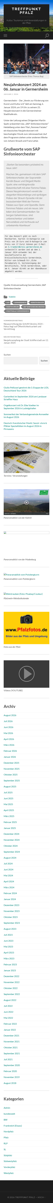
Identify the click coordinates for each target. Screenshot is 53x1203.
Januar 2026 (10, 756)
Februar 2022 (10, 1023)
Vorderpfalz (9, 1167)
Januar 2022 (10, 1029)
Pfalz (6, 1137)
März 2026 (9, 744)
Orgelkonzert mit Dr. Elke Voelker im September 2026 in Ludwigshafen (21, 407)
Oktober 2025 (11, 774)
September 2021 (12, 1053)
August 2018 (10, 1083)
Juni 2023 (8, 940)
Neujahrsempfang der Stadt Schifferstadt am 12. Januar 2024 (26, 340)
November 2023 (12, 911)
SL (5, 1149)
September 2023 (12, 922)
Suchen (7, 354)
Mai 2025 (8, 804)
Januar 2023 (10, 970)
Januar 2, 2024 (11, 94)
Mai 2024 (8, 875)
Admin (7, 1107)
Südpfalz (12, 297)
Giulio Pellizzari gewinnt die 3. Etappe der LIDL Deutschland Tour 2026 (26, 389)
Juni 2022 (8, 1011)
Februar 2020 (10, 1071)
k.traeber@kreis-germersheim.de (25, 247)
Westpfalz (9, 1173)
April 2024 (9, 881)
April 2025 (9, 810)
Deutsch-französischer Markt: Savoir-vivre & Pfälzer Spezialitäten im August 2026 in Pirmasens (25, 426)
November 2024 (12, 839)
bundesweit (9, 1113)
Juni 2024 (8, 869)
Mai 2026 (8, 733)
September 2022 (12, 994)
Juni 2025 (8, 798)
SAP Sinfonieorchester (34, 307)
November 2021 (12, 1041)
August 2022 (10, 1000)
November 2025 (12, 768)
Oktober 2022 (11, 988)
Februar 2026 (10, 750)
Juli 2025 (8, 792)
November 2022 (12, 982)
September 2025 (12, 780)
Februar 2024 (10, 893)
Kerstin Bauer (37, 302)
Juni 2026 (8, 727)
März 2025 (9, 816)
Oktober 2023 (11, 917)
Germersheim (20, 302)
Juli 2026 (8, 721)
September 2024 (12, 851)
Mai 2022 (8, 1017)
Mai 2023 (8, 946)
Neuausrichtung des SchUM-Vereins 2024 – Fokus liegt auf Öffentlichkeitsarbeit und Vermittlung (24, 325)
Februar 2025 (10, 822)
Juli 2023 (8, 934)
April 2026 (9, 739)
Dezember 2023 (11, 905)
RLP (6, 1143)
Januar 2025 (10, 828)
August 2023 (10, 928)
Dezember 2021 (11, 1035)
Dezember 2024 (11, 833)
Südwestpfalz (10, 1161)
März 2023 (9, 958)
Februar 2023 (10, 964)
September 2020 (12, 1065)
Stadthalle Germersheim (17, 311)
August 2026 (10, 715)
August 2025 (10, 786)
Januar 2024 (10, 899)
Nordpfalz (8, 1131)
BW (5, 1119)
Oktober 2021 (11, 1047)
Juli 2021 (8, 1059)
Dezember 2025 (11, 762)
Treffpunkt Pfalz (26, 11)
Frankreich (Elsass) (13, 1125)
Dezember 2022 (11, 976)
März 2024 (9, 887)
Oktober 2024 (11, 845)
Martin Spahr (12, 307)
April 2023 (9, 952)
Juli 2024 (8, 863)
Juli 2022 (8, 1005)
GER (8, 302)
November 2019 (12, 1077)
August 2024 (10, 857)
